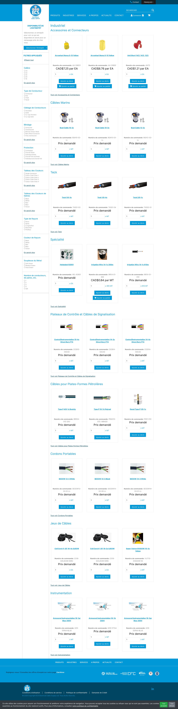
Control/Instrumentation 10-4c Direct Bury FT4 (66, 340)
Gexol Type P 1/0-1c (138, 409)
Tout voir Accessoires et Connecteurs (65, 95)
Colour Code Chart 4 (32, 181)
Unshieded (29, 150)
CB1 (27, 289)
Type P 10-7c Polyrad (102, 409)
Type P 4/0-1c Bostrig (67, 409)
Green (28, 207)
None (27, 221)
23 (26, 73)
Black (27, 199)
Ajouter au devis (66, 81)
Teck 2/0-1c (138, 197)
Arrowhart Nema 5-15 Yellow (66, 55)
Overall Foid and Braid (33, 156)
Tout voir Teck (56, 232)
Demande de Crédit (99, 693)
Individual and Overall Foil (34, 158)
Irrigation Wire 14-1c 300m (102, 265)
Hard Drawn (29, 267)
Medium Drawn (30, 265)
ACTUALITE (106, 15)
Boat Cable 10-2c (67, 128)
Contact (136, 2)
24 (26, 71)
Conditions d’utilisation (31, 693)
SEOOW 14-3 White (138, 479)
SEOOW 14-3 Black (102, 479)
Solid (27, 113)
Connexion (137, 15)
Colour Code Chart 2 (32, 177)
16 (26, 79)
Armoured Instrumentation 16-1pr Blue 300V (67, 619)
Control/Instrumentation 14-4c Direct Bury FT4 (137, 340)
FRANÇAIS (148, 2)
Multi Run (29, 227)
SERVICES (81, 15)
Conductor (29, 94)
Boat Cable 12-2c (138, 128)
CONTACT (119, 15)
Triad (27, 98)
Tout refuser (171, 705)
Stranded (29, 110)
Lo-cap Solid (30, 117)
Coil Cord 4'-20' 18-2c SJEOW (102, 549)
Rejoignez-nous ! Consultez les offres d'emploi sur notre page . (35, 672)
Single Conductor (31, 173)
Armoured (29, 127)
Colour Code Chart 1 (32, 175)
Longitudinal (29, 225)
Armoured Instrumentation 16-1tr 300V (102, 619)
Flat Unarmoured (31, 135)
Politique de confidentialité (76, 693)
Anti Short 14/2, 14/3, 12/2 (137, 55)
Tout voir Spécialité (58, 306)
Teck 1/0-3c (67, 197)
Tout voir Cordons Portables (61, 516)
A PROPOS (93, 15)
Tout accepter (164, 705)
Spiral (27, 223)
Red (27, 203)
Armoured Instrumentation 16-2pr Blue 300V (138, 619)
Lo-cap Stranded (31, 114)
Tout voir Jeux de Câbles (60, 585)
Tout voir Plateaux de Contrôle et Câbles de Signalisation (72, 376)
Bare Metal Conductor (33, 133)
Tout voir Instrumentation (60, 655)
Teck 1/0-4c (102, 197)
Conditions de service (53, 693)
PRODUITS (55, 15)
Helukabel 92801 (67, 265)
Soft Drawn (29, 263)
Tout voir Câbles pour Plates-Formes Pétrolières (69, 446)
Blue (27, 204)
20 (26, 77)
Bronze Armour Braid (32, 131)
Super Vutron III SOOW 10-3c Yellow (138, 550)
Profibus (28, 229)
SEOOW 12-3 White (67, 479)
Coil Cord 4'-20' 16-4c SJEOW (67, 549)
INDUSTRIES (68, 15)
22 (26, 75)
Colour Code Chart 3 (32, 179)
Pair (27, 96)
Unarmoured (30, 129)
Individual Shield (31, 154)
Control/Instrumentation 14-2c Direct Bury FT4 (102, 340)
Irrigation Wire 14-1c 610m (138, 265)
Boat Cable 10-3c (102, 128)
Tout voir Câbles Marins (59, 164)
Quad (27, 100)
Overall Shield (30, 152)
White (27, 200)
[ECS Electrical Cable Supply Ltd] (35, 12)
